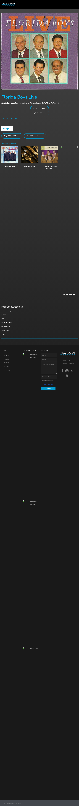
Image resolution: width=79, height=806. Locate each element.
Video (3, 334)
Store (7, 363)
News (7, 366)
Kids (2, 319)
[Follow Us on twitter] (71, 371)
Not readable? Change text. (47, 380)
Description (7, 129)
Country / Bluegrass (7, 311)
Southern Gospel (6, 322)
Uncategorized (6, 326)
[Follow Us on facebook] (62, 371)
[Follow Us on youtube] (66, 375)
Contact (7, 370)
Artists (7, 359)
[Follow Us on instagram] (66, 371)
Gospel (3, 315)
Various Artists (5, 330)
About (7, 355)
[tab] (7, 128)
